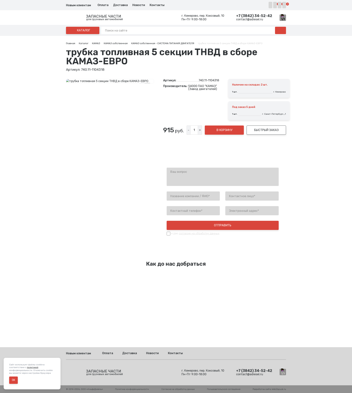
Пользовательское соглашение (223, 389)
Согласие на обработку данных (178, 389)
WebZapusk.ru (279, 389)
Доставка (120, 5)
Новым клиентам (78, 5)
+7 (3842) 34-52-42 (254, 16)
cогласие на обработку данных (199, 233)
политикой (32, 367)
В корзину (224, 130)
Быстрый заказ (266, 130)
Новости (138, 5)
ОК (13, 380)
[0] (275, 5)
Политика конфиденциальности (132, 389)
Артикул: (169, 80)
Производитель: (175, 86)
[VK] (283, 17)
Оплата (103, 5)
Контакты (157, 5)
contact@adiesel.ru (249, 19)
